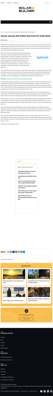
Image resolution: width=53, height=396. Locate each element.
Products (3, 342)
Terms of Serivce (33, 391)
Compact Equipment (5, 386)
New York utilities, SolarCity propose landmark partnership (16, 79)
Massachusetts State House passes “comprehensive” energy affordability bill (39, 299)
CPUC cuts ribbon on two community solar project (13, 300)
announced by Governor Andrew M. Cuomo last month (27, 48)
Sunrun (17, 124)
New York (5, 124)
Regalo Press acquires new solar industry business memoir (13, 281)
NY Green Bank (11, 124)
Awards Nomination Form (6, 357)
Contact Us (15, 3)
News (2, 340)
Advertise (3, 3)
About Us (3, 369)
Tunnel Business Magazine (28, 386)
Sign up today (26, 319)
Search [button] (45, 2)
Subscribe (9, 3)
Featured (3, 337)
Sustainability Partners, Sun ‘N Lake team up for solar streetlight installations (39, 281)
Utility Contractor (39, 386)
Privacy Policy (24, 391)
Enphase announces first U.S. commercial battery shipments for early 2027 (27, 197)
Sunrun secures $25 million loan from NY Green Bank (25, 36)
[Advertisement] (25, 234)
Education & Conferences (6, 360)
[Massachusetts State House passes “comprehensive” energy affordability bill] (39, 292)
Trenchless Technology (16, 386)
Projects (2, 345)
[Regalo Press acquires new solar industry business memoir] (14, 274)
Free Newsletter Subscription (7, 380)
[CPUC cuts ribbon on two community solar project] (14, 292)
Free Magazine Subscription (7, 377)
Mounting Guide (4, 348)
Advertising (3, 372)
